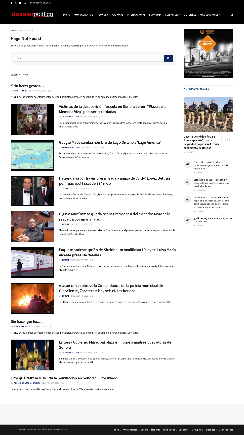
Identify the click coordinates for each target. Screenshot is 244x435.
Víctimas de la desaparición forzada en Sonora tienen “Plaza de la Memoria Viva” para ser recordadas (112, 109)
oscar (65, 188)
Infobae (65, 224)
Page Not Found (26, 31)
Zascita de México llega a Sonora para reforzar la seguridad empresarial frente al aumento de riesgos (202, 142)
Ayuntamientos (83, 14)
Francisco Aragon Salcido (27, 383)
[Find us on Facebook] (11, 3)
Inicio (66, 14)
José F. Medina (21, 91)
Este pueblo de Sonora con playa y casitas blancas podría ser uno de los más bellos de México (211, 183)
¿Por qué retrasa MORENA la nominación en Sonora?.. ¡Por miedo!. (65, 378)
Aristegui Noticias (71, 147)
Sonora (103, 14)
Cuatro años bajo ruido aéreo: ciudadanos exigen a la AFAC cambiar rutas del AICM (211, 165)
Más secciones (209, 14)
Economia (155, 14)
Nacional (117, 14)
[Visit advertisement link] (208, 53)
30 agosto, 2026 (38, 91)
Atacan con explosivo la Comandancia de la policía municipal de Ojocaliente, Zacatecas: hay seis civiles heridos (111, 288)
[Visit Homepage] (34, 14)
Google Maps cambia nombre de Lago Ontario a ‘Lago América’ (110, 142)
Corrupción (172, 14)
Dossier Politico (70, 117)
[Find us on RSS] (25, 3)
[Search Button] (232, 15)
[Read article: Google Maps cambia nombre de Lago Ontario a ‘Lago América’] (32, 155)
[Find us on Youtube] (20, 3)
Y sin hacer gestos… (27, 85)
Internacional (136, 14)
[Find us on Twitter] (15, 3)
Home (13, 31)
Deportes (190, 14)
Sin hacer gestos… (26, 321)
